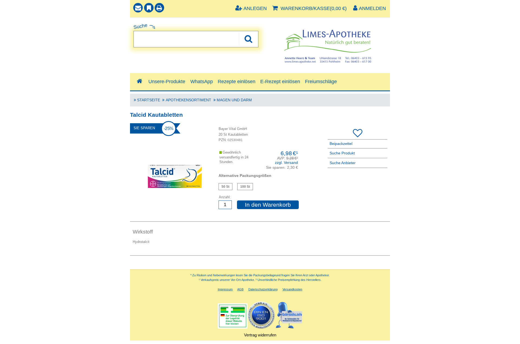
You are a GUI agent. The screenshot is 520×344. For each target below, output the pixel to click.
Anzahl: (225, 197)
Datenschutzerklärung (263, 289)
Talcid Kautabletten (225, 187)
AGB (240, 289)
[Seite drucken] (159, 8)
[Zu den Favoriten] (149, 8)
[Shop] (139, 81)
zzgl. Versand (286, 162)
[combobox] (196, 39)
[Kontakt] (138, 8)
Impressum (225, 289)
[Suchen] (248, 39)
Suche (140, 26)
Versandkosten (292, 289)
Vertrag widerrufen (260, 335)
